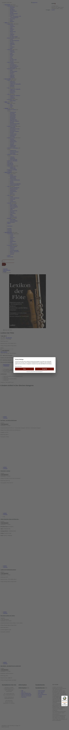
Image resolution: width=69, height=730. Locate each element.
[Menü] (67, 696)
